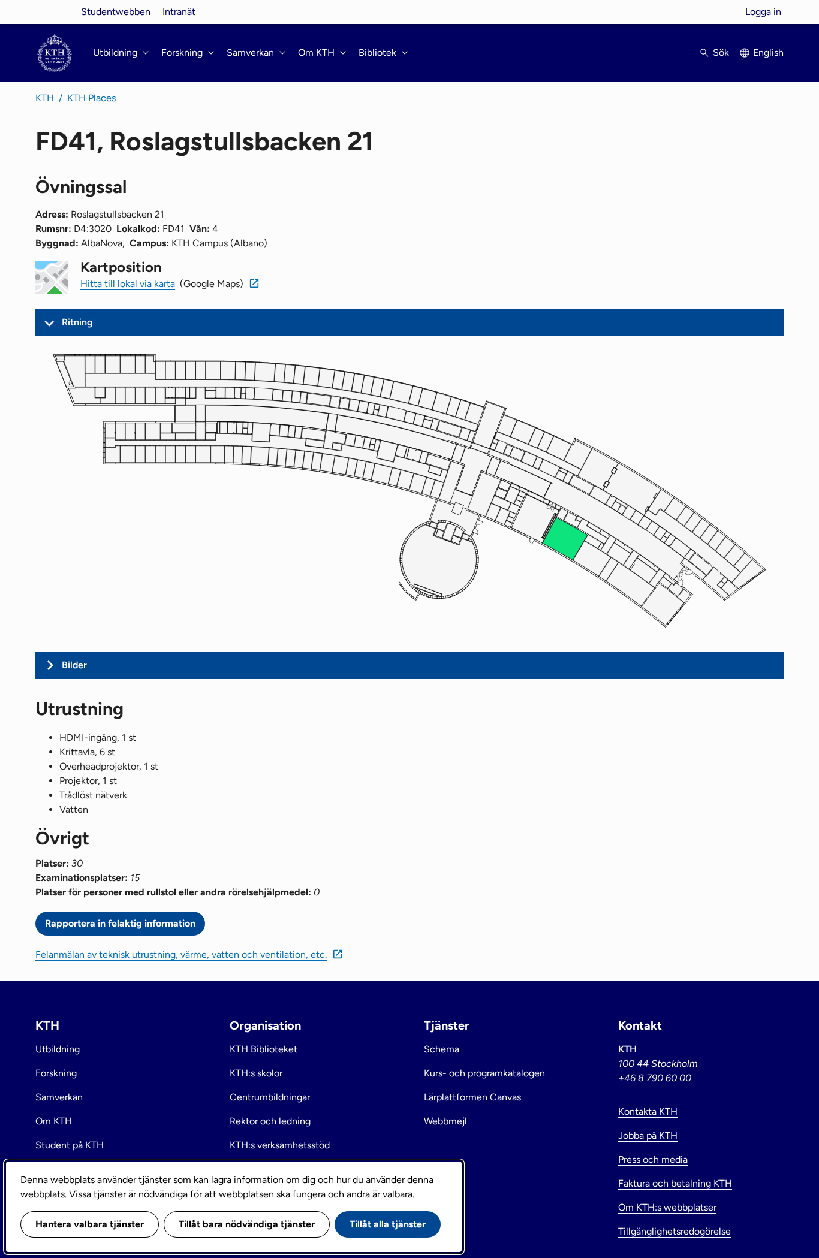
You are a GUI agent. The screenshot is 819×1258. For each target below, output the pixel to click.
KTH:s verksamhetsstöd (280, 1145)
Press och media (653, 1159)
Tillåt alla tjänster (388, 1224)
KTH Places (91, 98)
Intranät (178, 11)
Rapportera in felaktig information (120, 923)
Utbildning (57, 1049)
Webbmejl (445, 1121)
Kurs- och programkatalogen (484, 1073)
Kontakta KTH (648, 1111)
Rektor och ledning (270, 1121)
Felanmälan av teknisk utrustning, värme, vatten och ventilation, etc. (181, 954)
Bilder (74, 665)
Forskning (56, 1073)
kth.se (54, 11)
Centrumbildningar (270, 1097)
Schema (441, 1049)
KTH (44, 98)
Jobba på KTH (648, 1135)
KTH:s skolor (256, 1073)
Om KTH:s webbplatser (667, 1207)
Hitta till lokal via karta (127, 283)
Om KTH (53, 1121)
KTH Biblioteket (263, 1049)
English (768, 52)
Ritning (77, 322)
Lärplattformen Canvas (472, 1097)
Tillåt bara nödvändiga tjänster (247, 1224)
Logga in (763, 11)
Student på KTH (69, 1145)
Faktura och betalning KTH (675, 1183)
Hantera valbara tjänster (89, 1224)
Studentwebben (115, 11)
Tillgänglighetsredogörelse (674, 1231)
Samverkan (59, 1097)
